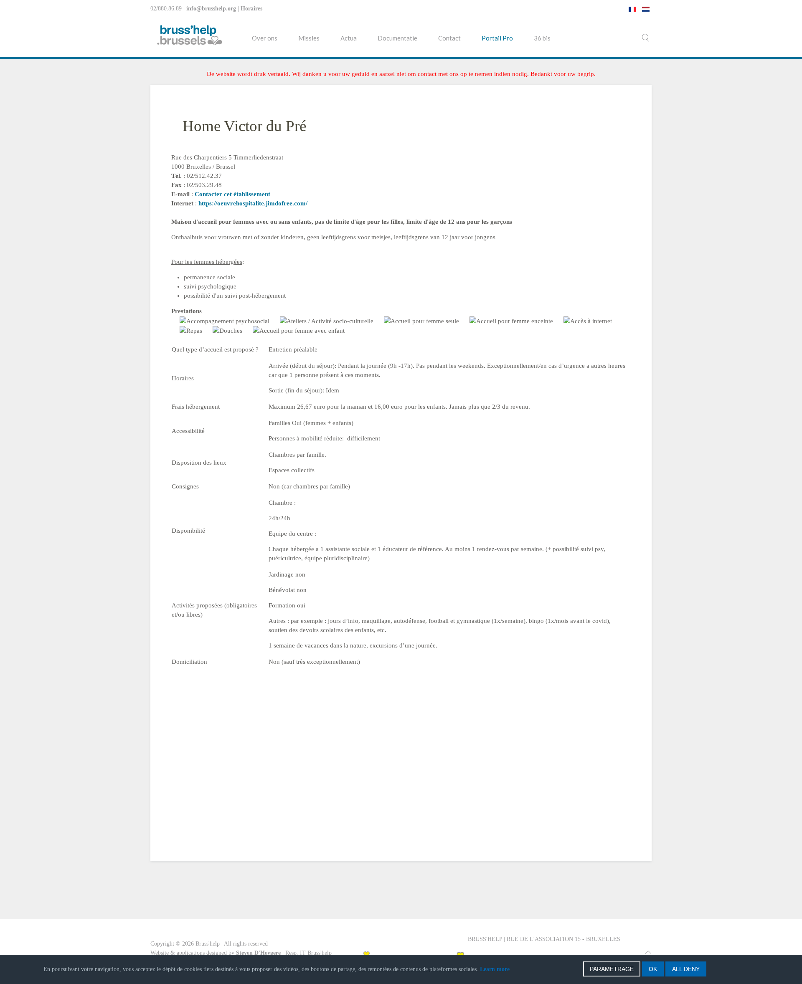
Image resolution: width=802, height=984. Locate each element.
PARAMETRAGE (612, 969)
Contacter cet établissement (232, 194)
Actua (348, 38)
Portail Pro (497, 38)
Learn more (495, 969)
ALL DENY (686, 969)
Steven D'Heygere (258, 953)
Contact (449, 38)
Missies (309, 38)
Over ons (264, 38)
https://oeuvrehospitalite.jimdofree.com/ (252, 203)
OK (653, 969)
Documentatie (397, 38)
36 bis (542, 38)
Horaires (251, 8)
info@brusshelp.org (211, 8)
